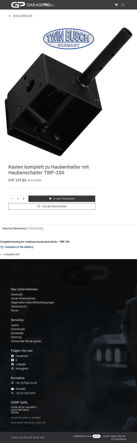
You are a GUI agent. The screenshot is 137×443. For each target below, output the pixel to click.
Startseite (17, 320)
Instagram (22, 394)
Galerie (15, 351)
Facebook (22, 381)
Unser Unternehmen (23, 324)
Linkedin (21, 390)
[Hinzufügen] (24, 225)
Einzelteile (17, 359)
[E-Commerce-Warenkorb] (116, 4)
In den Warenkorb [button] (64, 224)
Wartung (16, 363)
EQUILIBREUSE (22, 16)
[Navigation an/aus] (122, 4)
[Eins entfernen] (12, 225)
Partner (14, 336)
